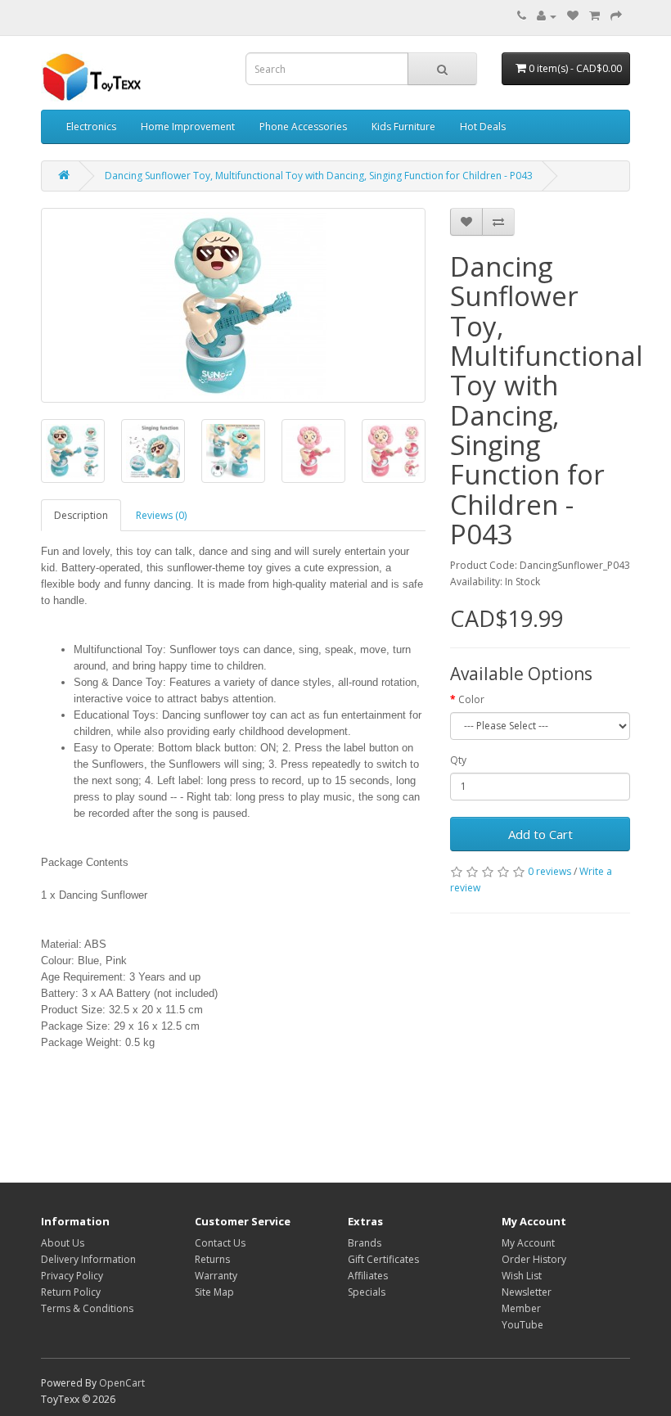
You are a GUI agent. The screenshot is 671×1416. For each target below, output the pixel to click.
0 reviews (549, 871)
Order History (534, 1259)
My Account (528, 1243)
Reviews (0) (161, 515)
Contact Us (220, 1243)
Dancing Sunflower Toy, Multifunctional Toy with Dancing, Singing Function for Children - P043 (319, 176)
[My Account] (546, 16)
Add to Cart (540, 834)
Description (81, 515)
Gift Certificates (383, 1259)
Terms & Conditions (87, 1308)
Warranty (216, 1276)
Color (471, 699)
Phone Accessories (303, 126)
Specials (366, 1292)
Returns (212, 1259)
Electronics (91, 126)
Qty (458, 760)
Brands (364, 1243)
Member (521, 1308)
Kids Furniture (403, 126)
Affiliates (368, 1276)
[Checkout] (616, 16)
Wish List (522, 1276)
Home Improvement (188, 126)
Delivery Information (88, 1259)
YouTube (522, 1325)
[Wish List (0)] (573, 16)
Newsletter (527, 1292)
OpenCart (122, 1383)
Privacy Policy (72, 1276)
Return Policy (71, 1292)
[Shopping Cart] (594, 16)
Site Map (214, 1292)
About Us (62, 1243)
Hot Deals (483, 126)
